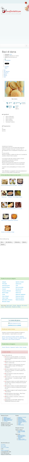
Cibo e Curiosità (21, 431)
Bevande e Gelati (6, 301)
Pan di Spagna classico (17, 197)
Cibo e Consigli (21, 430)
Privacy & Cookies (5, 447)
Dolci (19, 424)
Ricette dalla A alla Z (8, 419)
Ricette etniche (8, 307)
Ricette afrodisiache (20, 299)
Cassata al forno (4, 208)
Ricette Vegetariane (8, 420)
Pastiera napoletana (14, 220)
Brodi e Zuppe (5, 292)
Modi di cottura (21, 435)
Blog (19, 432)
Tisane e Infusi (21, 439)
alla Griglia (10, 338)
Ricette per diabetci (20, 298)
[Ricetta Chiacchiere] (20, 181)
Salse (19, 438)
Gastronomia (18, 283)
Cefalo (20, 347)
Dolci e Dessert (5, 296)
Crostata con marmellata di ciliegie (7, 232)
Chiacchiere (20, 185)
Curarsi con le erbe (22, 439)
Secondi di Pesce (6, 287)
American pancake (4, 185)
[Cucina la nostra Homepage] (1, 45)
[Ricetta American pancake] (5, 181)
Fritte (7, 338)
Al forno (3, 336)
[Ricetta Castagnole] (10, 193)
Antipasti (4, 282)
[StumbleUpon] (5, 59)
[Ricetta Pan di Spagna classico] (18, 193)
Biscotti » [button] (24, 242)
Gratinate (15, 338)
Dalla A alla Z (9, 305)
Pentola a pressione (15, 339)
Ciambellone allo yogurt (12, 185)
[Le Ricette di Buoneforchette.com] (11, 10)
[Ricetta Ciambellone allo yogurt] (13, 181)
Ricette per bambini (20, 296)
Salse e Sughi (5, 298)
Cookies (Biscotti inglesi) (5, 220)
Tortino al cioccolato (18, 208)
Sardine (17, 347)
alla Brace (22, 336)
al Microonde (5, 339)
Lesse (9, 339)
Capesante (12, 347)
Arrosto (17, 336)
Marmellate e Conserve (7, 299)
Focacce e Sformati (6, 291)
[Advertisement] (14, 29)
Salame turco (4, 197)
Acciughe (25, 347)
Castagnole (10, 197)
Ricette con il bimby (16, 307)
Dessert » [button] (3, 244)
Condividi (7, 66)
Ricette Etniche (7, 418)
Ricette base (18, 291)
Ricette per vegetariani (20, 294)
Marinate (24, 338)
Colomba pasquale (10, 208)
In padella (20, 338)
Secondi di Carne (6, 285)
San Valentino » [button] (9, 242)
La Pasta (5, 421)
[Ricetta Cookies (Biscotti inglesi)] (6, 216)
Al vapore (13, 336)
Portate (14, 305)
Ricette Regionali (7, 418)
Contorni (4, 289)
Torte (17, 285)
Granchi (3, 347)
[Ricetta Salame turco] (4, 193)
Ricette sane (18, 292)
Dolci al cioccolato (19, 287)
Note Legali (3, 446)
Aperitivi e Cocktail (20, 282)
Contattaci (3, 444)
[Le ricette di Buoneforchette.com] (14, 5)
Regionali (19, 305)
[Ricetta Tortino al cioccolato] (18, 204)
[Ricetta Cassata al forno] (4, 204)
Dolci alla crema (19, 289)
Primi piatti (4, 283)
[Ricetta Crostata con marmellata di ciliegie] (8, 228)
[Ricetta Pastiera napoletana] (14, 216)
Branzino (8, 347)
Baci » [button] (2, 242)
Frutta (3, 294)
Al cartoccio (8, 336)
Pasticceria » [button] (17, 242)
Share (6, 68)
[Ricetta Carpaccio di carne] (14, 323)
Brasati (3, 338)
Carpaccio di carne (14, 325)
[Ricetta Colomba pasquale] (11, 204)
